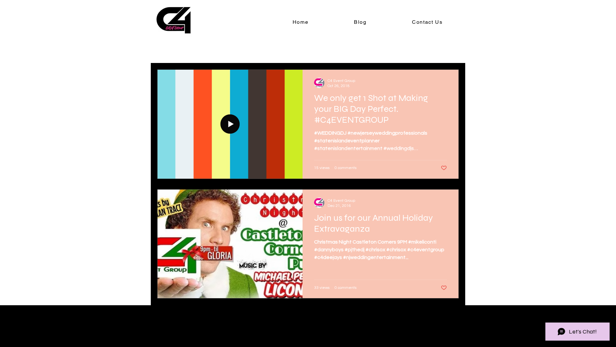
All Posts (167, 50)
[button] (451, 51)
